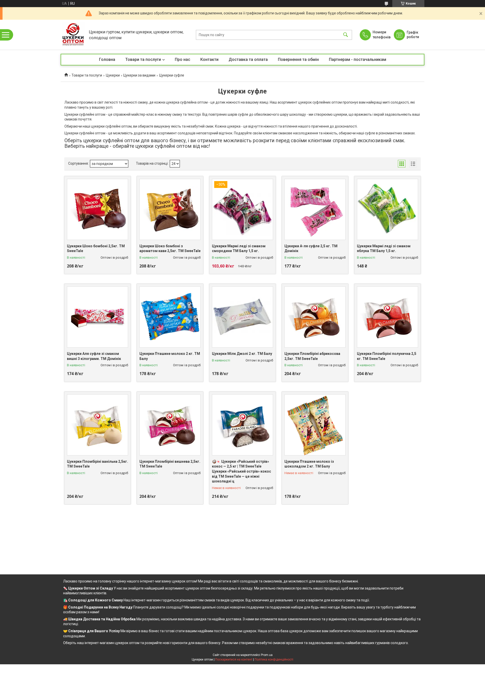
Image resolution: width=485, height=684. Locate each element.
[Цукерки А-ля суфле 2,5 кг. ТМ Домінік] (315, 209)
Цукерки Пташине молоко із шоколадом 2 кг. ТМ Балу (309, 464)
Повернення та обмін (298, 59)
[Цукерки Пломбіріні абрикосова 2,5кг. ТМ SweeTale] (315, 317)
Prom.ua (267, 655)
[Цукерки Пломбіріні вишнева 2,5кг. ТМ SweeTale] (170, 424)
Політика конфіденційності (274, 659)
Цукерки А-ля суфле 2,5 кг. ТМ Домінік (310, 248)
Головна (107, 59)
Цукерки (113, 75)
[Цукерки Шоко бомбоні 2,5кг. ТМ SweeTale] (97, 209)
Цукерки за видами (139, 75)
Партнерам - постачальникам (357, 59)
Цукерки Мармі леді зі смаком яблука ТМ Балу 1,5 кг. (383, 248)
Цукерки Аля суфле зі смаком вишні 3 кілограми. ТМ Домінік (94, 356)
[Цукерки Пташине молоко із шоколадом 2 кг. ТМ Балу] (315, 424)
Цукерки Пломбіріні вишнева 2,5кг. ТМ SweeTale (169, 464)
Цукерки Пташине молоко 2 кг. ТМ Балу (169, 356)
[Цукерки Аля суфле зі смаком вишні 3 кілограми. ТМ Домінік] (97, 317)
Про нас (182, 59)
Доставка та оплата (248, 59)
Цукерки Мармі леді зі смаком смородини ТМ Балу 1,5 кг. (238, 248)
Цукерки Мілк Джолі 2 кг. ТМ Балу (242, 354)
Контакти (209, 59)
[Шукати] (346, 34)
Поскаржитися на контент (233, 659)
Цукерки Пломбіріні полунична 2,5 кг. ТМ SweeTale (386, 356)
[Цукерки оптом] (73, 34)
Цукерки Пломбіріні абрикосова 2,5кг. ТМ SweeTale (312, 356)
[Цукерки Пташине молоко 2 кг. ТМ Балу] (170, 317)
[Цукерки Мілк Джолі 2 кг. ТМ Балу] (242, 317)
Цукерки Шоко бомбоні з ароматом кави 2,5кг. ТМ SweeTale (170, 248)
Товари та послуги (143, 59)
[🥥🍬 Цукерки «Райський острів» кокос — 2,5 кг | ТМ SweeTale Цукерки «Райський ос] (242, 424)
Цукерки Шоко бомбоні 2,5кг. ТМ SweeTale (96, 248)
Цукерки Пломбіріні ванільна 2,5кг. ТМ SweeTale (97, 464)
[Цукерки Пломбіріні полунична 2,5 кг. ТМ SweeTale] (387, 317)
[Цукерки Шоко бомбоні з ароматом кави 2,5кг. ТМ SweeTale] (170, 209)
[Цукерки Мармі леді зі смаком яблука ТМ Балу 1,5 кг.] (387, 209)
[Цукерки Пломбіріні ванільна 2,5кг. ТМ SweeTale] (97, 424)
